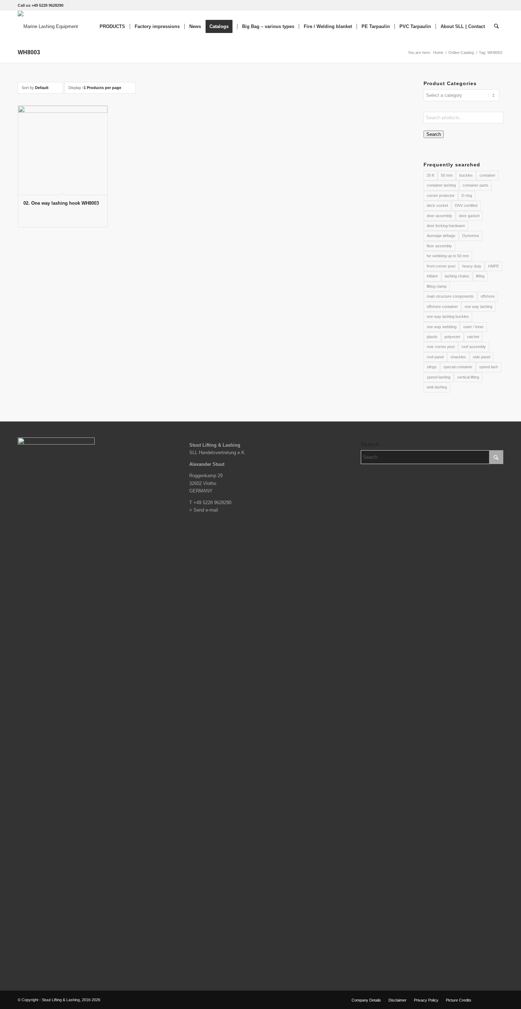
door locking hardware (446, 226)
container (487, 175)
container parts (475, 185)
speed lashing (438, 377)
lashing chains (457, 276)
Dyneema (470, 235)
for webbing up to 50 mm (448, 256)
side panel (481, 357)
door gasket (469, 216)
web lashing (437, 387)
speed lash (488, 367)
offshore (488, 296)
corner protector (441, 195)
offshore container (442, 306)
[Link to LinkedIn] (487, 999)
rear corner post (441, 346)
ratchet (473, 337)
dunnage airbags (441, 235)
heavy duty (471, 266)
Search (433, 134)
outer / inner (473, 327)
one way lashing (478, 306)
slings (432, 367)
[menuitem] (112, 27)
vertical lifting (468, 377)
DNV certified (466, 205)
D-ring (466, 195)
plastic (432, 337)
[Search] (496, 27)
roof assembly (473, 346)
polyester (452, 337)
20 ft (430, 175)
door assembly (439, 216)
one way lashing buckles (448, 316)
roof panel (435, 357)
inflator (432, 276)
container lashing (441, 185)
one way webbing (441, 327)
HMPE (493, 266)
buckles (466, 175)
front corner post (441, 266)
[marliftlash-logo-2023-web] (48, 27)
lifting (480, 276)
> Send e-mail (203, 510)
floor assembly (439, 246)
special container (457, 367)
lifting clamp (437, 286)
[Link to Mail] (498, 999)
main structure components (450, 296)
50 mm (447, 175)
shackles (458, 357)
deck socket (437, 205)
